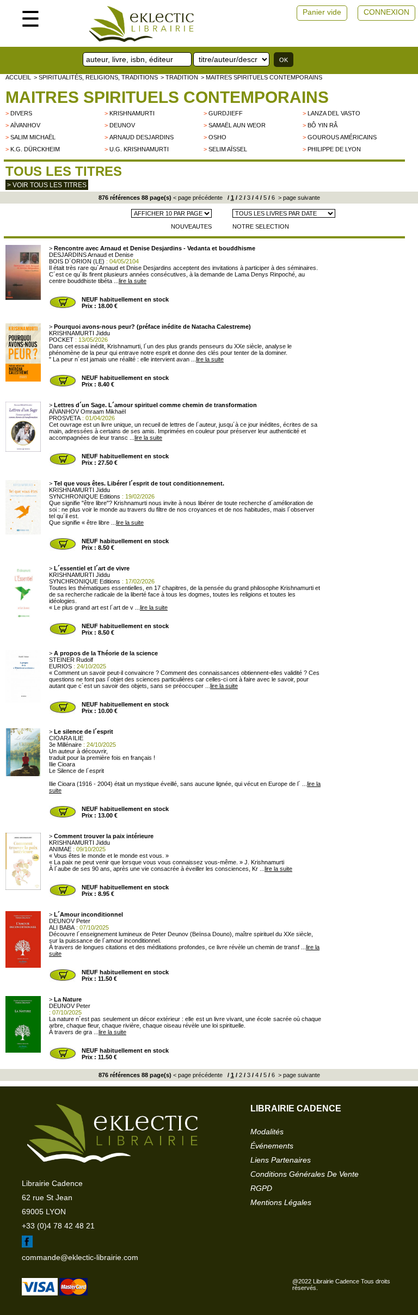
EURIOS (60, 666)
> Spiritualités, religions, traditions (96, 77)
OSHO (217, 137)
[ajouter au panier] (62, 307)
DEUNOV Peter (69, 921)
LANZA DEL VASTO (334, 113)
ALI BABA (62, 927)
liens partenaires (280, 1160)
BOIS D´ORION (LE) (76, 261)
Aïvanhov (25, 125)
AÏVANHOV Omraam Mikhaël (87, 411)
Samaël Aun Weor (237, 125)
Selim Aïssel (227, 149)
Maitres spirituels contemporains (167, 97)
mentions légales (280, 1202)
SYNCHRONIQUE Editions (84, 496)
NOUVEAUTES (191, 226)
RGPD (261, 1188)
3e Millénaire (65, 744)
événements (271, 1145)
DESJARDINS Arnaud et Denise (91, 254)
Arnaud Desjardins (141, 137)
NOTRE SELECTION (260, 226)
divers (21, 113)
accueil (18, 77)
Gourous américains (342, 137)
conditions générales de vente (304, 1174)
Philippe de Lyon (334, 149)
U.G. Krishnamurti (139, 149)
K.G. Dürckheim (35, 149)
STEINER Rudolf (71, 659)
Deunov (122, 125)
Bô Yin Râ (322, 125)
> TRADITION (179, 77)
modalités (267, 1131)
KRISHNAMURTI (132, 113)
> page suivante (298, 197)
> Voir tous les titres (47, 185)
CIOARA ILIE (66, 738)
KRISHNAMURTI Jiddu (79, 333)
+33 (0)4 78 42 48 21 (58, 1225)
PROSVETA (65, 418)
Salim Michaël (33, 137)
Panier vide (322, 12)
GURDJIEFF (225, 113)
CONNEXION (386, 12)
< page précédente (198, 197)
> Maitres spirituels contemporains (261, 77)
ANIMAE (60, 849)
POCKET (61, 339)
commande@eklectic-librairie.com (80, 1257)
